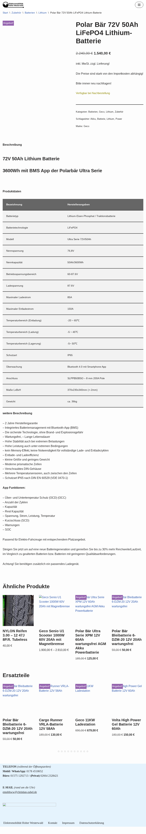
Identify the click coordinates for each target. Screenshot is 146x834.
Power (119, 119)
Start (5, 12)
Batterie (101, 119)
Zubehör (16, 12)
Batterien (30, 12)
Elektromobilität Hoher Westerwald (23, 822)
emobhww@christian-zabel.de (20, 792)
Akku (93, 119)
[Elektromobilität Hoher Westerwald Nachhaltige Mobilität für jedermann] (13, 5)
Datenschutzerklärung (91, 822)
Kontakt (52, 822)
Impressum (68, 822)
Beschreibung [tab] (12, 144)
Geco (102, 111)
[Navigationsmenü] (139, 5)
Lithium (42, 12)
